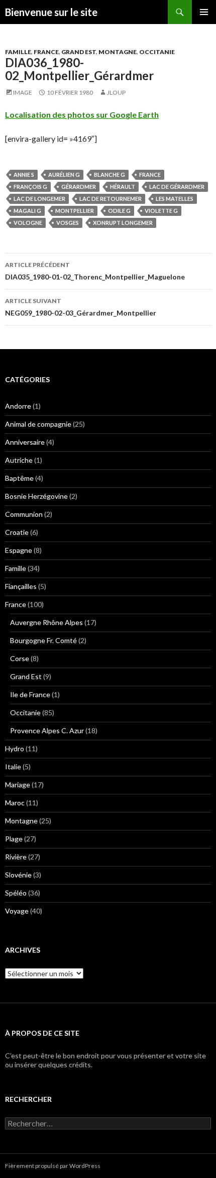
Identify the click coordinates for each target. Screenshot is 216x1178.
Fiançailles (21, 586)
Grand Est (78, 52)
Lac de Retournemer (110, 198)
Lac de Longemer (39, 198)
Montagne (117, 52)
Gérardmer (78, 186)
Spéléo (16, 893)
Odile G (119, 210)
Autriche (19, 460)
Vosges (67, 222)
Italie (13, 766)
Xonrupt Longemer (123, 222)
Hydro (14, 748)
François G (30, 186)
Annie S (24, 174)
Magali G (27, 210)
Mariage (17, 784)
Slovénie (18, 874)
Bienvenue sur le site (51, 12)
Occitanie (157, 52)
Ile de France (30, 694)
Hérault (122, 186)
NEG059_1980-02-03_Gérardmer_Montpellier (80, 307)
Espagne (18, 550)
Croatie (17, 532)
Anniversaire (25, 442)
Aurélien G (64, 174)
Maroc (15, 802)
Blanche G (109, 174)
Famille (18, 52)
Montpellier (74, 210)
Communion (24, 514)
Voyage (17, 911)
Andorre (18, 406)
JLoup (116, 92)
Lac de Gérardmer (176, 186)
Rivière (16, 856)
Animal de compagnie (38, 424)
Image (22, 92)
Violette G (161, 210)
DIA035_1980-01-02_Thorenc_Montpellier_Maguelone (95, 271)
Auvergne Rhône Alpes (46, 622)
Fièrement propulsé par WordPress (52, 1165)
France (46, 52)
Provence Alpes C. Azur (47, 730)
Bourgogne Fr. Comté (43, 640)
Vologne (28, 222)
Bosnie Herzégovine (36, 496)
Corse (19, 658)
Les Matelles (174, 198)
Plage (14, 838)
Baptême (19, 478)
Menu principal (204, 12)
